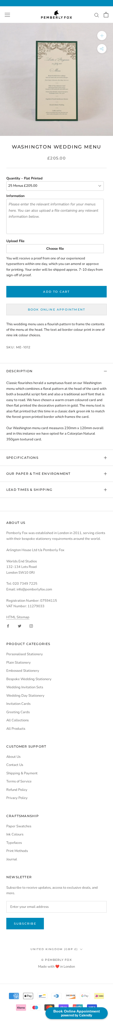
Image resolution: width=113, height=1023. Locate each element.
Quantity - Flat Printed (24, 178)
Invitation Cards (18, 703)
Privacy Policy (17, 798)
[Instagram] (31, 626)
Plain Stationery (18, 662)
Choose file (55, 248)
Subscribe (25, 923)
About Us (13, 756)
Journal (11, 859)
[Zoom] (101, 35)
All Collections (17, 720)
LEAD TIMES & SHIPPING (29, 490)
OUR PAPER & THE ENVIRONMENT (38, 474)
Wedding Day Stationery (25, 695)
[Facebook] (8, 626)
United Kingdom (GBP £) (54, 949)
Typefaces (14, 842)
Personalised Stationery (24, 654)
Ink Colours (14, 834)
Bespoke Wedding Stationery (29, 679)
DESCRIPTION (19, 371)
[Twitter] (19, 626)
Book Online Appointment (56, 309)
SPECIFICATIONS (22, 458)
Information (15, 196)
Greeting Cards (18, 712)
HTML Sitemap (17, 617)
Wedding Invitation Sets (24, 687)
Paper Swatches (18, 826)
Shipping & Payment (22, 773)
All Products (15, 728)
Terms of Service (19, 781)
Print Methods (17, 851)
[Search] (96, 15)
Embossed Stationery (22, 670)
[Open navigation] (7, 15)
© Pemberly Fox (56, 960)
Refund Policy (16, 789)
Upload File (15, 241)
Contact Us (14, 765)
